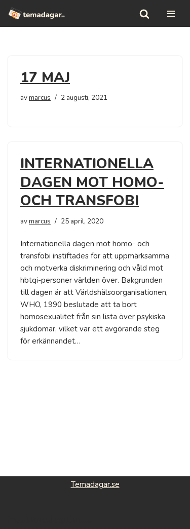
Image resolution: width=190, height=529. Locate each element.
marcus (40, 97)
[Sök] (144, 14)
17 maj (45, 77)
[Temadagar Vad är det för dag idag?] (37, 13)
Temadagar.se (95, 484)
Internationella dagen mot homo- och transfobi (92, 182)
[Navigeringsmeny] (171, 14)
